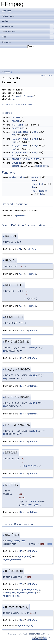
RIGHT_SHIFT (18, 125)
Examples (6, 42)
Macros (43, 76)
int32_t (34, 132)
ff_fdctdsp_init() (11, 596)
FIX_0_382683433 (20, 132)
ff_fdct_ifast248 (39, 191)
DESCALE (16, 159)
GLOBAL (15, 121)
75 (20, 274)
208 (20, 584)
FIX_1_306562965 (20, 152)
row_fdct (35, 177)
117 (20, 386)
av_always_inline (17, 177)
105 (20, 330)
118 (20, 414)
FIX (13, 135)
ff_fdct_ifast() (24, 556)
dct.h (16, 99)
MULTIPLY (16, 163)
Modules (5, 21)
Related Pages (8, 16)
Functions (50, 76)
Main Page (6, 11)
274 (20, 620)
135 (20, 473)
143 (20, 512)
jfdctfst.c (20, 216)
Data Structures (8, 32)
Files (4, 37)
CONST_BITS (18, 128)
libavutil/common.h (23, 96)
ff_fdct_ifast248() (12, 559)
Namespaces (7, 26)
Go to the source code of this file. (17, 104)
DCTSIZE (16, 117)
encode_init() (9, 593)
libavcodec (6, 72)
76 (20, 306)
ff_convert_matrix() (26, 593)
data (34, 180)
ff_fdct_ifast (37, 184)
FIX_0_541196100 (20, 139)
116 (20, 358)
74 (20, 249)
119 (20, 441)
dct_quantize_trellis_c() (28, 589)
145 (20, 551)
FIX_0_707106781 (20, 145)
